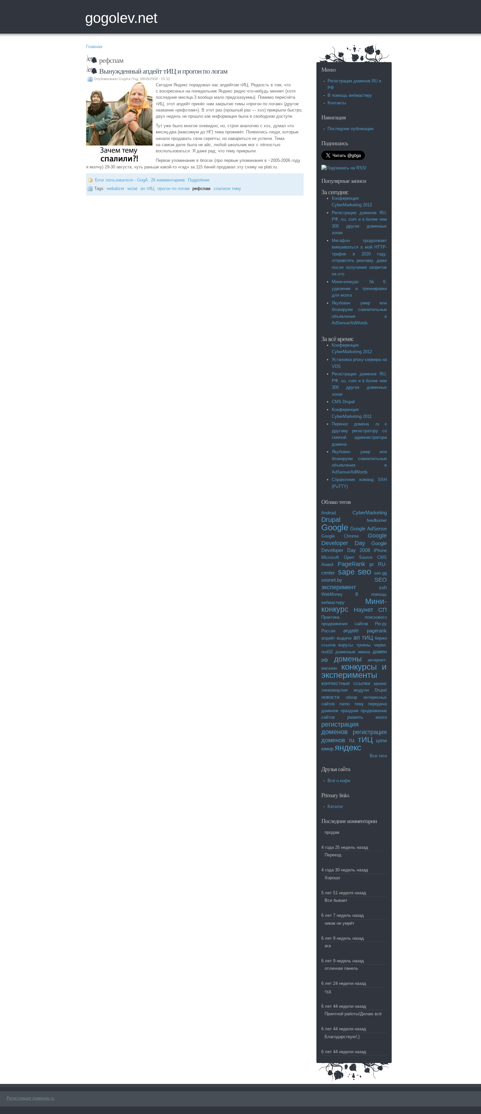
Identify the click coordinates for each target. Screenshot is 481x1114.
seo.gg (380, 573)
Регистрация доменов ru (30, 1098)
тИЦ (365, 739)
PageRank (351, 564)
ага (328, 945)
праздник (350, 710)
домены (348, 659)
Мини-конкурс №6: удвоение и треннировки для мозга (359, 288)
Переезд (333, 854)
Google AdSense (368, 528)
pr (371, 564)
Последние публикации (350, 128)
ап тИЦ (147, 188)
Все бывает (336, 900)
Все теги (378, 755)
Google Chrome (340, 536)
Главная (94, 46)
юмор (327, 748)
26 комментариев (168, 180)
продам (332, 832)
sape (346, 572)
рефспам (201, 188)
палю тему (351, 703)
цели (381, 740)
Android (328, 512)
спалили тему (227, 188)
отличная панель (341, 968)
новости (330, 697)
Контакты (337, 102)
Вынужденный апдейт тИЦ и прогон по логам (163, 71)
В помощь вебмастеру (350, 95)
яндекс (348, 747)
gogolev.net (121, 18)
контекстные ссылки (345, 683)
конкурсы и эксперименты (354, 670)
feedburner (377, 520)
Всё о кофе (339, 780)
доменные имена (352, 651)
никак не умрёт (339, 923)
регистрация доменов (340, 727)
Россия (328, 630)
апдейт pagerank (365, 630)
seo (364, 571)
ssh (383, 587)
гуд (328, 991)
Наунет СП (370, 610)
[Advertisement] (162, 218)
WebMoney (332, 594)
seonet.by (331, 580)
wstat (132, 188)
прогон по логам (173, 188)
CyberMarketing (369, 512)
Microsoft (330, 557)
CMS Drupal (343, 401)
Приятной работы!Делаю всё (353, 1013)
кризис (380, 683)
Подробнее (198, 180)
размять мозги (367, 717)
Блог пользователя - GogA (121, 180)
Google (334, 527)
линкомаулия (334, 690)
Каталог (335, 806)
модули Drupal (370, 690)
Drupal (330, 519)
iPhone (380, 550)
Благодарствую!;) (342, 1036)
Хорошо (332, 877)
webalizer (115, 188)
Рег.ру (381, 623)
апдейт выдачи (336, 638)
